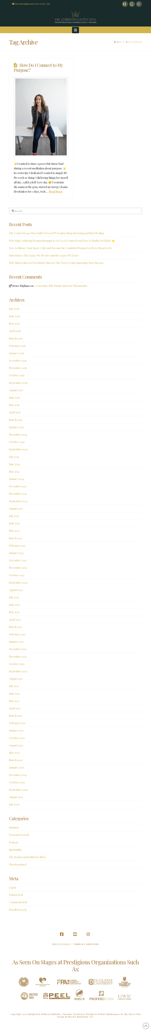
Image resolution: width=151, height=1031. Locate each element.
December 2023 (18, 486)
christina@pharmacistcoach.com (32, 3)
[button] (75, 30)
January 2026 (16, 353)
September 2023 (18, 501)
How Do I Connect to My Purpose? (38, 67)
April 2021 (14, 708)
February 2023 (17, 545)
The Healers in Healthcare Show (27, 857)
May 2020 (14, 752)
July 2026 (14, 309)
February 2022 (17, 634)
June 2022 (14, 604)
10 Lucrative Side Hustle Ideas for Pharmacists (60, 286)
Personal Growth (19, 835)
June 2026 (14, 316)
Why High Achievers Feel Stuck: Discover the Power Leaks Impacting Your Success (56, 263)
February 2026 (17, 346)
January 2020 (16, 767)
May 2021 (14, 701)
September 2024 (18, 449)
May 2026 (14, 323)
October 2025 (16, 375)
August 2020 (16, 745)
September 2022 (18, 582)
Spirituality (15, 849)
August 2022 (16, 590)
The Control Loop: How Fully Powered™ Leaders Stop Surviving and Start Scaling (56, 233)
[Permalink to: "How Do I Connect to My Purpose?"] (40, 116)
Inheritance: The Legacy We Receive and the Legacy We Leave (44, 255)
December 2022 (18, 560)
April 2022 (14, 619)
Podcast (13, 842)
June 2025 (14, 397)
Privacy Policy (61, 944)
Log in (12, 887)
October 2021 (16, 664)
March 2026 (15, 338)
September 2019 (18, 789)
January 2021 (16, 730)
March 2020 (16, 760)
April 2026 (15, 331)
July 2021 (14, 686)
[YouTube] (132, 4)
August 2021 (16, 678)
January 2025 (16, 427)
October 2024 (16, 442)
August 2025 (16, 390)
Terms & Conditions (86, 944)
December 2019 (18, 775)
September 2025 (18, 383)
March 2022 (15, 627)
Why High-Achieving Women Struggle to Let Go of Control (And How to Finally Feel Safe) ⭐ (62, 240)
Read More (56, 191)
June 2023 (14, 523)
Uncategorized (17, 864)
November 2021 (18, 656)
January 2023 (16, 553)
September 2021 (18, 671)
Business (14, 827)
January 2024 (16, 479)
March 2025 (15, 420)
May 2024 (14, 471)
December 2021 (18, 649)
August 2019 (16, 797)
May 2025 (14, 405)
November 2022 (18, 567)
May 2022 (14, 612)
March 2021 (15, 715)
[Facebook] (125, 4)
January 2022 (16, 641)
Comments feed (18, 902)
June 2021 (14, 693)
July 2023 (14, 516)
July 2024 (14, 457)
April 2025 (14, 412)
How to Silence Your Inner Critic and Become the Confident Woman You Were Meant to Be (60, 248)
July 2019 (14, 804)
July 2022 (14, 597)
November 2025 (18, 368)
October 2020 (17, 738)
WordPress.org (18, 910)
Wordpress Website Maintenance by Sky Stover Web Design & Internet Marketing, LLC (99, 1015)
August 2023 (16, 508)
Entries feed (16, 895)
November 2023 (18, 493)
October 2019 (17, 782)
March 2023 (15, 538)
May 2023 (14, 530)
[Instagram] (139, 4)
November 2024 (18, 434)
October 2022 (16, 575)
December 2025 (18, 360)
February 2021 (17, 723)
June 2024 (14, 464)
